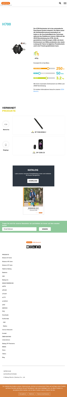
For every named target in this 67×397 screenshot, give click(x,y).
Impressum (7, 371)
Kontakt (4, 333)
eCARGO (5, 301)
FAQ (3, 311)
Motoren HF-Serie (7, 265)
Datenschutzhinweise (43, 394)
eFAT (3, 304)
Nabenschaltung (6, 269)
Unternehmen (6, 340)
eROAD (4, 290)
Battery (5, 326)
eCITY (4, 297)
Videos (4, 353)
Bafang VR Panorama (8, 343)
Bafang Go (5, 280)
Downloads (5, 315)
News (3, 350)
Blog (3, 357)
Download (33, 181)
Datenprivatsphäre (10, 374)
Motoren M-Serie (7, 257)
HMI (3, 276)
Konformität (5, 318)
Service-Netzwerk (7, 329)
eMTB (4, 286)
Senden (45, 229)
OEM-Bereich (37, 242)
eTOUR (4, 293)
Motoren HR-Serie (7, 261)
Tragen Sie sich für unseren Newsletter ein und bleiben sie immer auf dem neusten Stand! (30, 224)
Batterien (4, 272)
